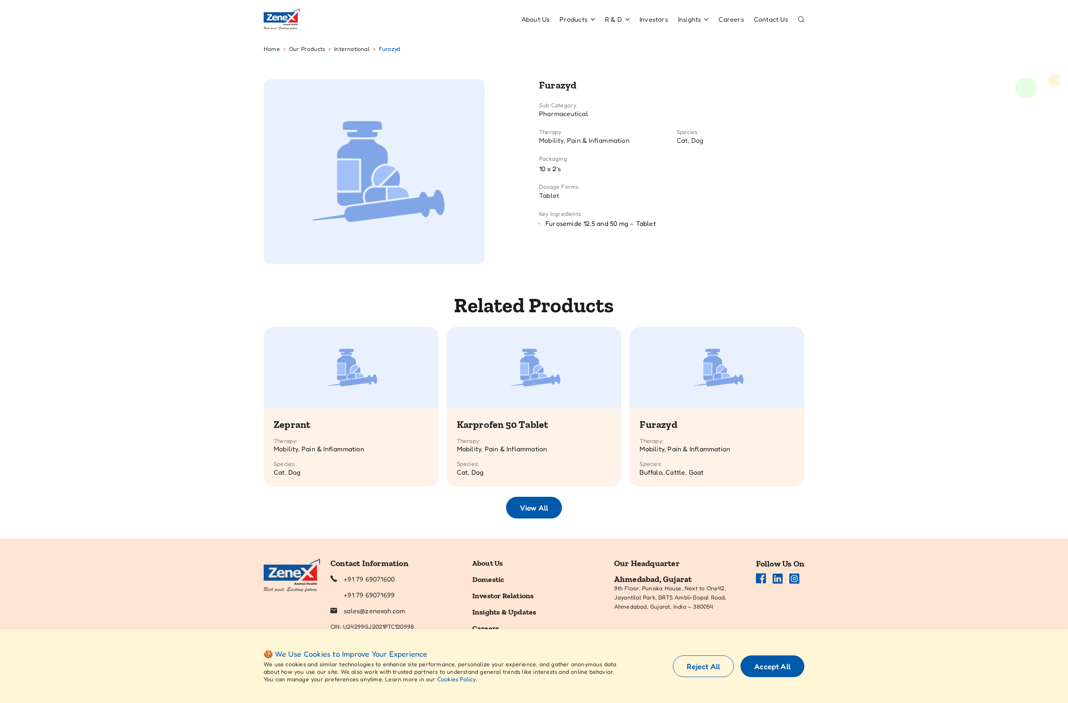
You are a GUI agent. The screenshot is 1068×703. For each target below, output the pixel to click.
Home (272, 48)
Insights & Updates (504, 612)
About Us (535, 19)
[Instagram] (794, 579)
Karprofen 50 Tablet (503, 424)
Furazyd (658, 424)
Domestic (488, 579)
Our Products (307, 48)
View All (534, 507)
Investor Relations (503, 595)
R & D (613, 19)
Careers (730, 19)
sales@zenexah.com (374, 611)
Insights (689, 19)
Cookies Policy (456, 679)
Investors (654, 19)
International (352, 48)
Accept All (772, 666)
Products (573, 19)
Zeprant (292, 424)
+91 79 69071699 (369, 595)
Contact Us (771, 19)
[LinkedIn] (778, 579)
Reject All (703, 666)
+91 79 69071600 (369, 579)
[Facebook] (761, 579)
